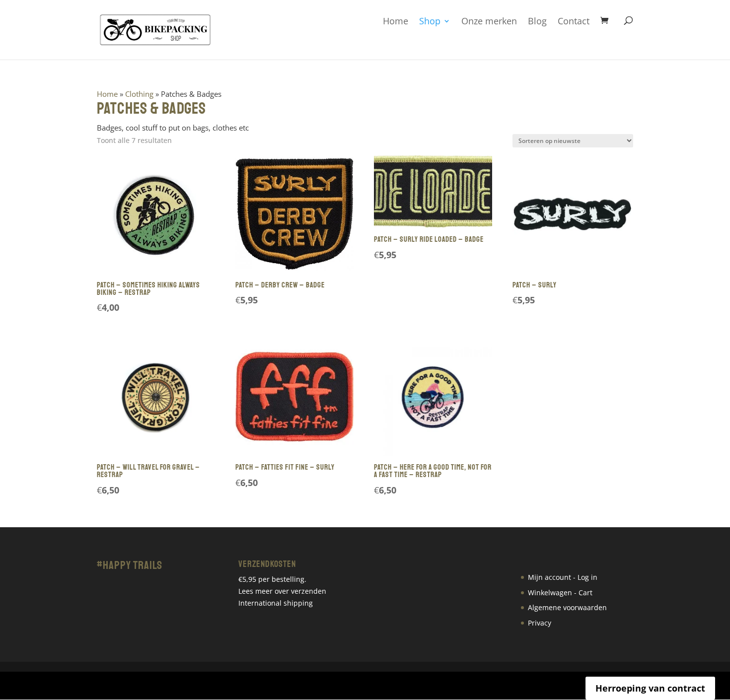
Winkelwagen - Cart (560, 592)
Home (395, 21)
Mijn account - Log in (562, 577)
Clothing (139, 94)
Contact (573, 21)
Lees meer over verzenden (282, 591)
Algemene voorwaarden (567, 607)
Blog (537, 21)
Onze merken (489, 21)
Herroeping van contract (650, 688)
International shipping (275, 603)
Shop (429, 21)
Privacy (539, 623)
